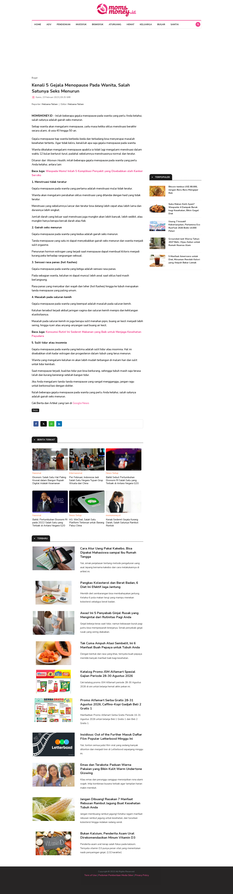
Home (37, 24)
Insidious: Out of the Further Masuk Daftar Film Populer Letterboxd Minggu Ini (111, 736)
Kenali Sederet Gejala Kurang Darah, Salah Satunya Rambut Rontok (122, 522)
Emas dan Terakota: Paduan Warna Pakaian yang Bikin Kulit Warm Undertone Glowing (111, 769)
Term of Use (90, 875)
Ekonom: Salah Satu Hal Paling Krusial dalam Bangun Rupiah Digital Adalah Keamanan (49, 480)
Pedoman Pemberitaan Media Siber (115, 875)
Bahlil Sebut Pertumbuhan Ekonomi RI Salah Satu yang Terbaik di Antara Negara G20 (122, 480)
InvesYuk (81, 24)
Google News (81, 403)
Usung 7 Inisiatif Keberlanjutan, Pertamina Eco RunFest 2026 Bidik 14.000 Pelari (184, 226)
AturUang (115, 24)
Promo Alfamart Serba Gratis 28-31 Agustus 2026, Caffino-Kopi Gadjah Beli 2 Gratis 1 (110, 704)
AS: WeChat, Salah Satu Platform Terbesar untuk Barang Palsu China (86, 522)
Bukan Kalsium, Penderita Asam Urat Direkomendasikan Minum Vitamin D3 (107, 835)
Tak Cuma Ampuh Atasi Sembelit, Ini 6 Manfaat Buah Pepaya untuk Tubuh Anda (110, 645)
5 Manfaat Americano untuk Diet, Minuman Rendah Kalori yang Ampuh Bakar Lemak (184, 259)
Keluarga (146, 24)
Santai (175, 24)
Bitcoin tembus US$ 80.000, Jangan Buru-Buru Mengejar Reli (183, 189)
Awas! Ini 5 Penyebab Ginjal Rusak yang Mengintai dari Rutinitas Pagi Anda (109, 615)
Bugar (161, 24)
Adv (48, 24)
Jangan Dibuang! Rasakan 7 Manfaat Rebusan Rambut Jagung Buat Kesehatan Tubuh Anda (110, 803)
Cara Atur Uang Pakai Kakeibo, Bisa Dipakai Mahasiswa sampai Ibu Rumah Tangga (108, 552)
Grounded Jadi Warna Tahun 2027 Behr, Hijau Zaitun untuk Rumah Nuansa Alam (184, 242)
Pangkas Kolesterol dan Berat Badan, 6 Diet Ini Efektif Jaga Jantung (109, 585)
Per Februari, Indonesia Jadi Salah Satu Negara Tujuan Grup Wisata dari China (86, 480)
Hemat (130, 24)
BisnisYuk (97, 24)
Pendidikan (63, 24)
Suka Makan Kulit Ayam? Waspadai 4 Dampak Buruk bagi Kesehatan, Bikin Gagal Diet (183, 209)
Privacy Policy (142, 875)
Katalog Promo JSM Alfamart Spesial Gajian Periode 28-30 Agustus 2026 (107, 674)
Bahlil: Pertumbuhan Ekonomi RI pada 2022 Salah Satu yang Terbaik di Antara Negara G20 (49, 522)
